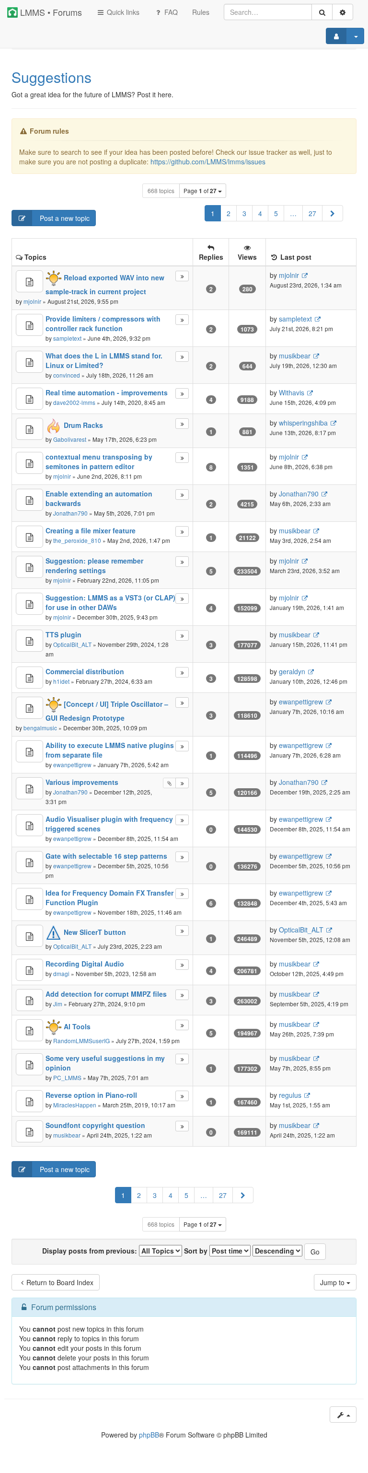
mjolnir (32, 301)
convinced (66, 375)
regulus (290, 1095)
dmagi (61, 973)
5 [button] (276, 213)
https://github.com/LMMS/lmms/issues (207, 161)
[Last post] (181, 276)
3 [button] (244, 213)
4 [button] (260, 213)
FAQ (170, 12)
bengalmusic (40, 728)
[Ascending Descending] (277, 1250)
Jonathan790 (70, 513)
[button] (332, 213)
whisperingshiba (303, 422)
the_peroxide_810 (77, 540)
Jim (57, 1004)
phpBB (149, 1434)
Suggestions (52, 77)
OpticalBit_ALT (72, 644)
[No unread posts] (29, 281)
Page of (200, 190)
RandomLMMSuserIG (81, 1040)
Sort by (196, 1250)
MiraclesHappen (74, 1105)
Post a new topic (64, 218)
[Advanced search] (342, 12)
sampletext (67, 338)
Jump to (333, 1282)
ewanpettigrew (301, 701)
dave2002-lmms (74, 402)
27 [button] (312, 213)
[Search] (322, 12)
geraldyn (292, 671)
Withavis (291, 392)
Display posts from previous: (90, 1250)
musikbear (294, 355)
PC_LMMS (67, 1077)
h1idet (61, 681)
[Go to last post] (304, 275)
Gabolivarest (69, 439)
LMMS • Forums (50, 12)
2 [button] (228, 213)
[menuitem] (201, 12)
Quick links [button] (122, 12)
